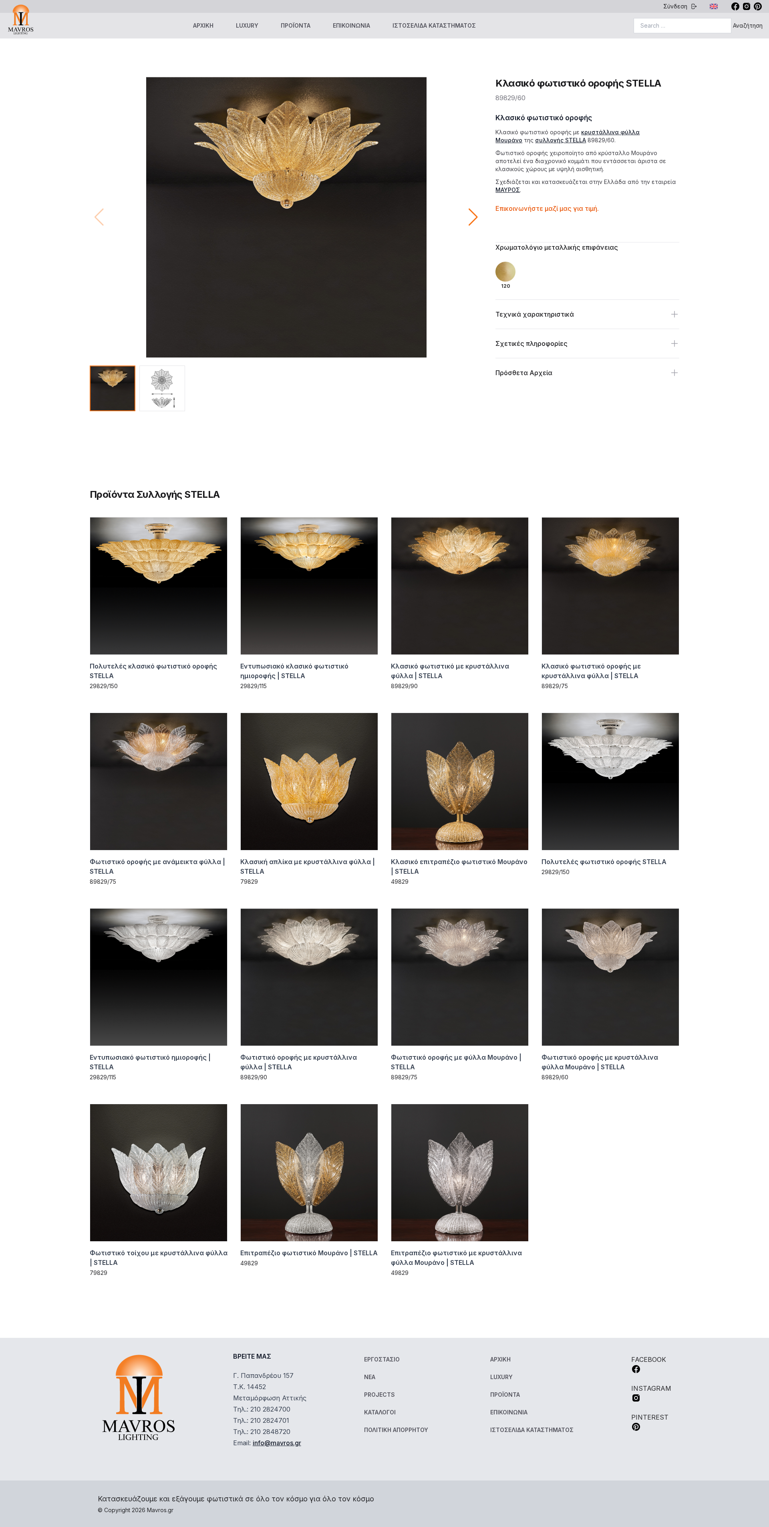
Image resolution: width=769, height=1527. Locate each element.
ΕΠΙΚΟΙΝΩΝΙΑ (351, 25)
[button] (473, 217)
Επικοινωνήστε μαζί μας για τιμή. (547, 208)
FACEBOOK (648, 1359)
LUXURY (247, 25)
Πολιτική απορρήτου (396, 1429)
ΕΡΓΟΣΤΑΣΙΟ (382, 1359)
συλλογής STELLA (560, 140)
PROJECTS (379, 1394)
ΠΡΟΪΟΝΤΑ (295, 25)
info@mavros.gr (277, 1443)
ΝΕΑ (369, 1376)
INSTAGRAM (651, 1388)
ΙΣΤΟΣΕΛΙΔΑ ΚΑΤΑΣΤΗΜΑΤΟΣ (434, 25)
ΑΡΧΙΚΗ (203, 25)
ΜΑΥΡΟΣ (507, 189)
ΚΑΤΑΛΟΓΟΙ (380, 1412)
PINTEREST (649, 1417)
